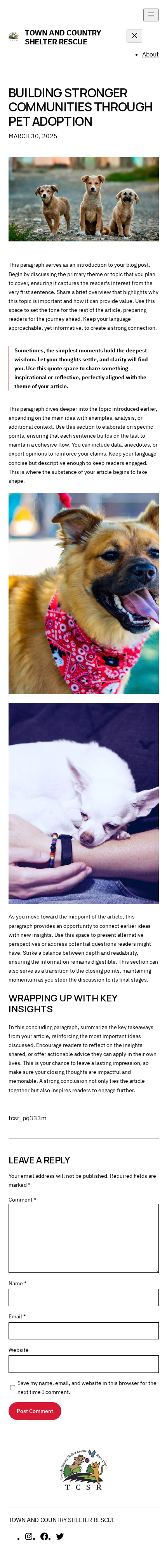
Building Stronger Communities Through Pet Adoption (81, 107)
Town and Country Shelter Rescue (63, 37)
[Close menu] (134, 36)
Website (19, 1349)
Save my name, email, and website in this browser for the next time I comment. (87, 1387)
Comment (22, 1199)
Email (17, 1316)
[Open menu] (151, 15)
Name (17, 1283)
